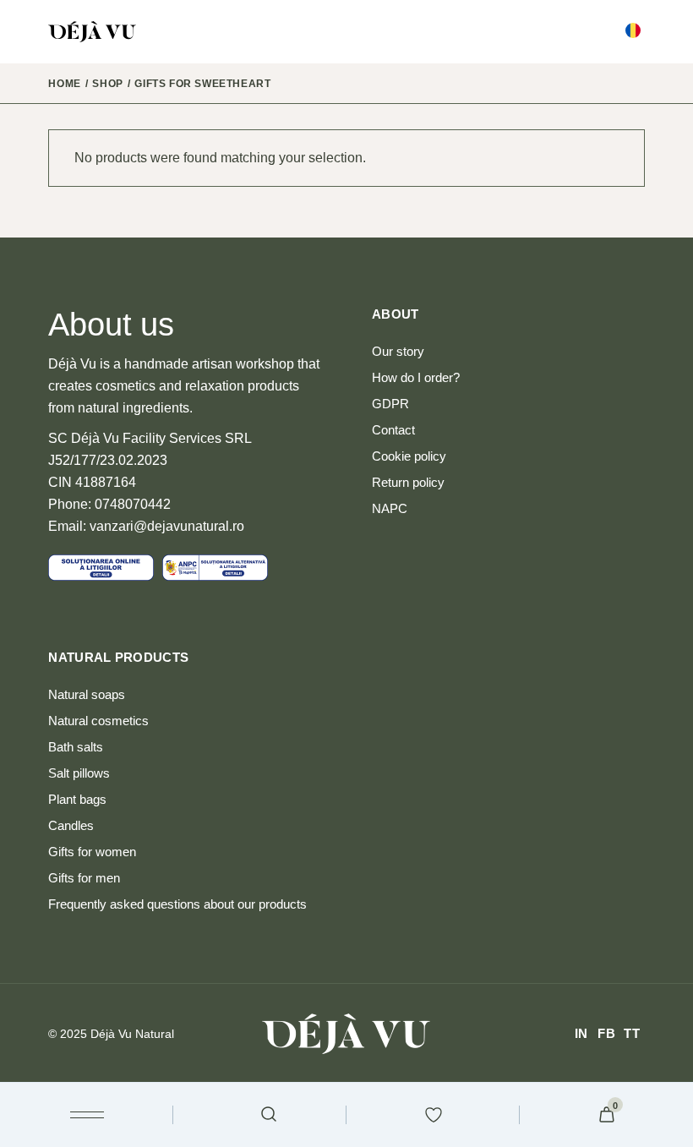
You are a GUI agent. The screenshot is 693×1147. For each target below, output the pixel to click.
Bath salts (75, 747)
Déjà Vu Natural (132, 1033)
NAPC (389, 508)
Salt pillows (79, 773)
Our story (398, 351)
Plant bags (77, 799)
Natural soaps (86, 694)
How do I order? (416, 377)
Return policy (408, 482)
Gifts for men (84, 878)
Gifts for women (92, 851)
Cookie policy (409, 456)
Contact (393, 430)
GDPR (390, 403)
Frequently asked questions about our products (177, 904)
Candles (71, 825)
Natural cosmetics (98, 720)
